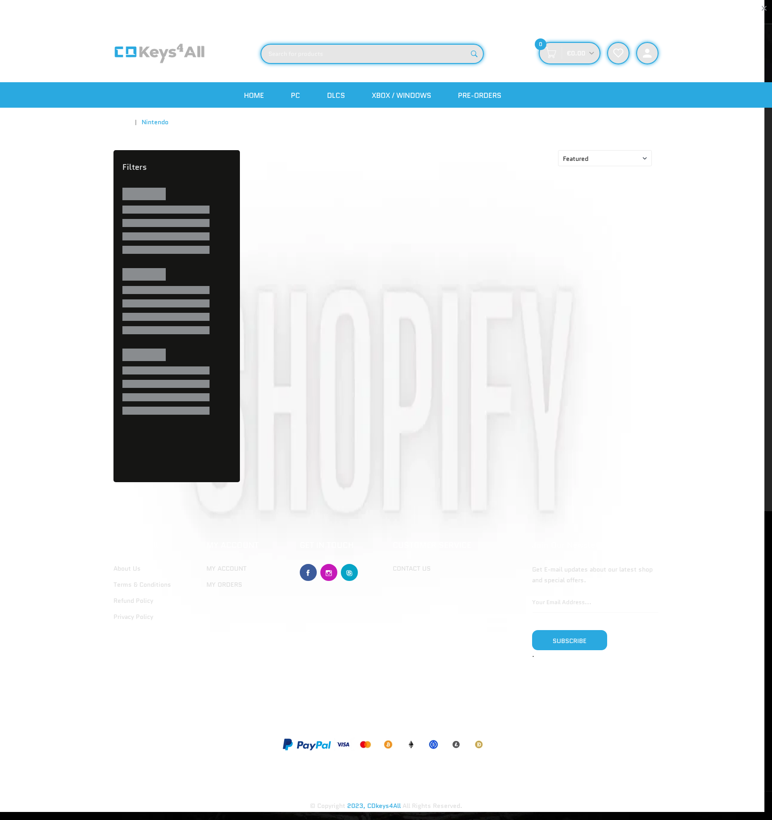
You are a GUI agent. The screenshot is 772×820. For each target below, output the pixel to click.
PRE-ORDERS (479, 95)
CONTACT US (412, 568)
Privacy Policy (133, 616)
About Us (127, 568)
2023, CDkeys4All (374, 805)
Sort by (539, 159)
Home (254, 95)
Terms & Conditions (142, 584)
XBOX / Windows (401, 95)
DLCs (336, 95)
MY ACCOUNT (226, 568)
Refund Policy (133, 600)
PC (295, 95)
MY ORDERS (224, 584)
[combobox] (372, 54)
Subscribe (570, 640)
